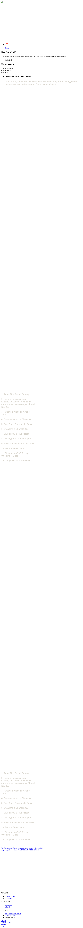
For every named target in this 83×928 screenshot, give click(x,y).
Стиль (7, 48)
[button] (3, 921)
